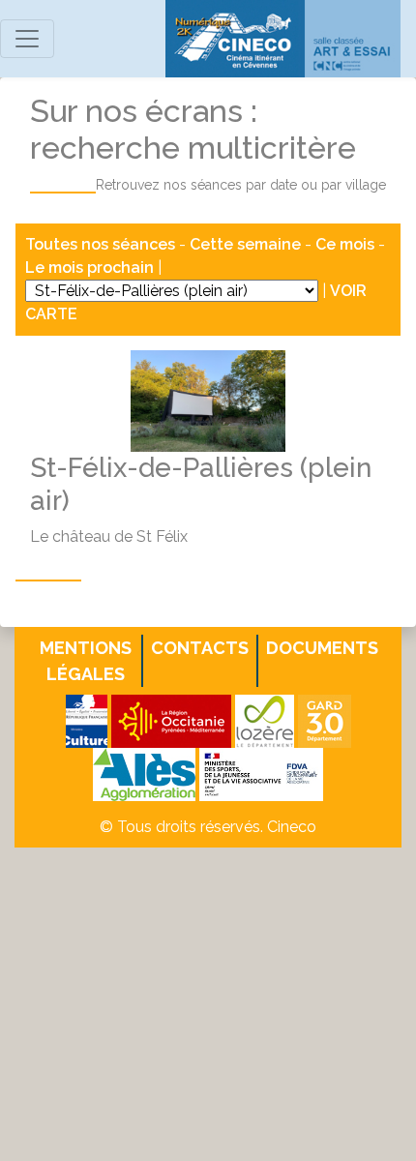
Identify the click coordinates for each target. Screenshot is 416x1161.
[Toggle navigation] (27, 38)
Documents (322, 648)
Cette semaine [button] (245, 244)
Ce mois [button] (344, 244)
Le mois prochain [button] (89, 267)
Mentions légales (86, 661)
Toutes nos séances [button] (102, 244)
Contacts (200, 648)
